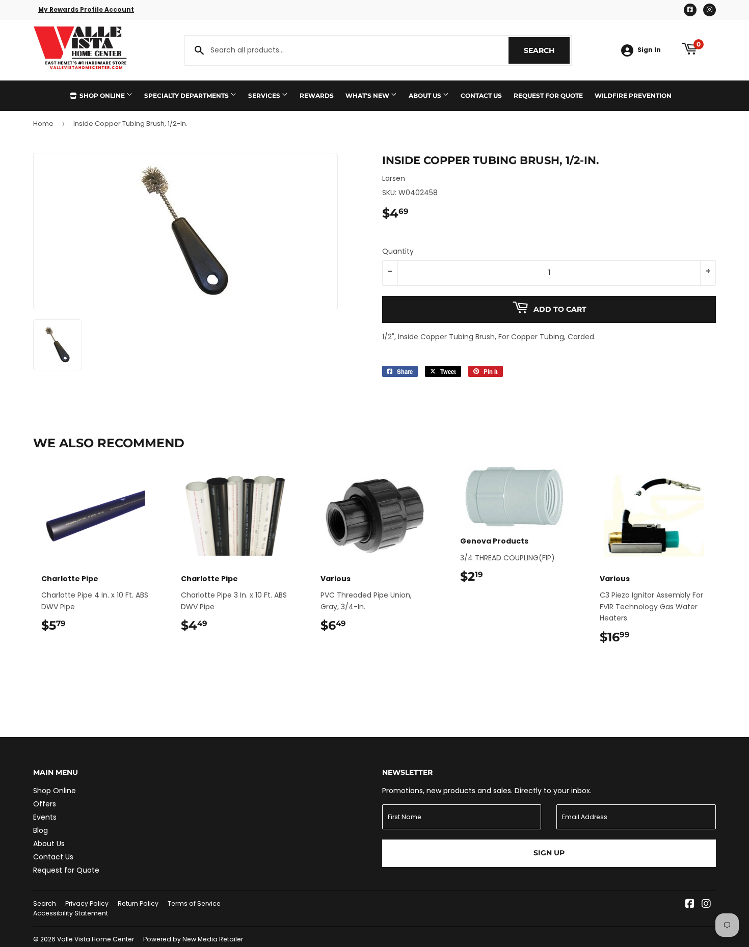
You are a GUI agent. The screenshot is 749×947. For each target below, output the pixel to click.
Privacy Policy (87, 903)
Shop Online (102, 95)
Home (43, 123)
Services (265, 95)
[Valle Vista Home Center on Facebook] (689, 905)
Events (45, 817)
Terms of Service (194, 903)
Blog (40, 830)
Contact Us (481, 95)
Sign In (649, 50)
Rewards (317, 95)
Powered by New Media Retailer (193, 939)
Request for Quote (548, 95)
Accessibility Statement (70, 913)
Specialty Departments (187, 95)
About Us (426, 95)
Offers (44, 804)
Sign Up (549, 852)
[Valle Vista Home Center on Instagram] (706, 905)
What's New (368, 95)
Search (547, 50)
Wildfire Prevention (633, 95)
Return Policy (138, 903)
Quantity (398, 251)
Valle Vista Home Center (95, 939)
